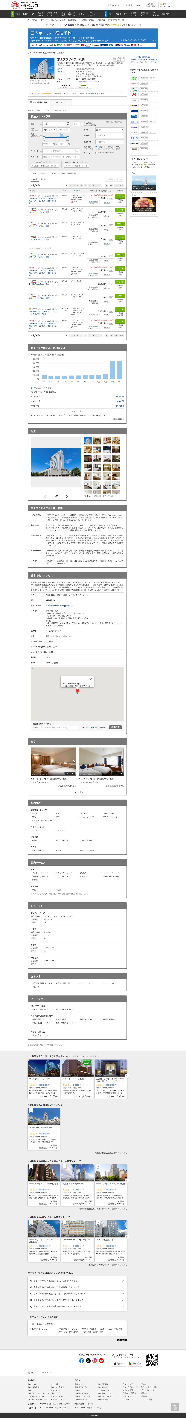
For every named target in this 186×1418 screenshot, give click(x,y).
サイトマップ (128, 1384)
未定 (46, 124)
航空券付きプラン (66, 87)
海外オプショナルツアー (84, 1396)
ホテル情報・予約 (39, 102)
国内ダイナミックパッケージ (38, 1393)
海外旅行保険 (103, 1384)
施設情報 (144, 78)
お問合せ (150, 5)
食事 (64, 190)
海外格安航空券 (81, 1387)
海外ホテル (79, 1384)
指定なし (101, 147)
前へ (46, 496)
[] (134, 25)
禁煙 (34, 174)
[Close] (91, 679)
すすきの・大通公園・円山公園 (93, 1329)
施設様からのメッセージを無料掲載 (144, 59)
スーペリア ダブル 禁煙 (39, 226)
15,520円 (120, 396)
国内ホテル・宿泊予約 (51, 33)
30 (106, 185)
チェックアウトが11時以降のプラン (65, 174)
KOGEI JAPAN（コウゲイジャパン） (88, 1408)
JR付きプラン (83, 87)
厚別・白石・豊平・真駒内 (68, 1332)
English (43, 1404)
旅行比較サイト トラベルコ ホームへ (40, 1373)
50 (111, 185)
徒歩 (95, 728)
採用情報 (144, 1396)
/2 (71, 773)
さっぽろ (81, 74)
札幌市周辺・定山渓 (39, 1329)
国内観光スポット (57, 1396)
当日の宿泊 (90, 124)
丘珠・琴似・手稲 (115, 1329)
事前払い (107, 202)
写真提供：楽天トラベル (38, 80)
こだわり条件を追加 (45, 166)
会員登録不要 (93, 201)
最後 (121, 186)
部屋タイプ (78, 190)
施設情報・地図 (60, 110)
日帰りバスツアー (57, 1393)
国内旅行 (31, 1380)
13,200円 (120, 406)
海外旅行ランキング (105, 1396)
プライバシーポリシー (149, 1390)
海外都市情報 (103, 1399)
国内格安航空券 (33, 1387)
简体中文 (52, 1404)
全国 (32, 1324)
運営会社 (144, 1393)
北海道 (39, 1324)
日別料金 (49, 388)
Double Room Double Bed (39, 284)
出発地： (36, 728)
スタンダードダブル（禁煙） (40, 212)
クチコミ (62, 102)
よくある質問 (127, 5)
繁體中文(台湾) (64, 1404)
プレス (143, 1384)
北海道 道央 (80, 69)
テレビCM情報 (146, 1399)
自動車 (102, 728)
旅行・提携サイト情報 (149, 1387)
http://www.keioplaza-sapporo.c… (88, 82)
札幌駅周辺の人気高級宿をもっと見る (111, 1153)
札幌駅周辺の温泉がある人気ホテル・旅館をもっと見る (103, 1209)
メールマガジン (128, 1399)
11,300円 (120, 401)
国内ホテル (32, 1384)
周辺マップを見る (84, 76)
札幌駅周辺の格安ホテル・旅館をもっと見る (108, 1265)
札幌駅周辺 (90, 69)
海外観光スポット (104, 1387)
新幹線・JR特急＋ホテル (38, 1399)
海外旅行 (78, 1380)
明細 (110, 198)
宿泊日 (33, 124)
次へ (116, 186)
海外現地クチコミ (104, 1393)
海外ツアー (79, 1390)
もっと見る (78, 411)
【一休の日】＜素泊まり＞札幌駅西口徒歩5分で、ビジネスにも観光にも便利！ (43, 201)
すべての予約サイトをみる (76, 166)
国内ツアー (32, 1390)
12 (154, 192)
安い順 (35, 179)
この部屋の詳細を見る (67, 786)
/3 (118, 773)
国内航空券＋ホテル (36, 1396)
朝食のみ (44, 174)
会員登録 (93, 314)
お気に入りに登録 (120, 59)
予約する (120, 196)
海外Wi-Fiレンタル (82, 1399)
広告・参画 (127, 1396)
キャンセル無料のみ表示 (106, 152)
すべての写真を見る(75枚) (41, 83)
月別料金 (37, 388)
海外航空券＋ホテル (82, 1393)
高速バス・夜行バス (58, 1387)
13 (156, 192)
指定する (101, 135)
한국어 (90, 1404)
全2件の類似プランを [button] (41, 248)
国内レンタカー (56, 1390)
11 (152, 192)
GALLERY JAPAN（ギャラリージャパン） (55, 1408)
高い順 (43, 179)
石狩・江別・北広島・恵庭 (93, 1332)
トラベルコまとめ (104, 1390)
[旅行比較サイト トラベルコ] (28, 20)
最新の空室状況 (115, 179)
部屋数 (86, 130)
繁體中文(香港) (79, 1404)
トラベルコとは (113, 5)
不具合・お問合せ (129, 1393)
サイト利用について (130, 1387)
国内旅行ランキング (58, 1399)
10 (101, 185)
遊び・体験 (55, 1384)
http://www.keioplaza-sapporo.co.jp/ (60, 606)
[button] (41, 93)
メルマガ (138, 5)
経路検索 (115, 727)
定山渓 (74, 1329)
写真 (47, 110)
